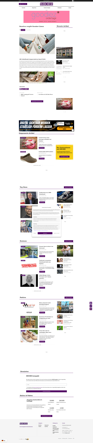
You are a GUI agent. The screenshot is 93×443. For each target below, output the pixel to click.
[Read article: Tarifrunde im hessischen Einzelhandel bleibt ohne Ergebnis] (29, 265)
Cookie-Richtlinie (42, 235)
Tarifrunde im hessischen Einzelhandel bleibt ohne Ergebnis (45, 262)
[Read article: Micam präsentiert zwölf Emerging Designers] (29, 308)
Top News (23, 192)
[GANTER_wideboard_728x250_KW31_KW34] (37, 77)
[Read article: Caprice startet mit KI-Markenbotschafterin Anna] (65, 251)
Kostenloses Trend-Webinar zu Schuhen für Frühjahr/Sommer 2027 (68, 321)
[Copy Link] (28, 89)
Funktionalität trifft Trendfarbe (46, 151)
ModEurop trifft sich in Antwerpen (63, 310)
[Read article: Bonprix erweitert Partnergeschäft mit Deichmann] (29, 226)
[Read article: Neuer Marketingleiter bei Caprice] (29, 212)
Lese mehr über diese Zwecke (44, 230)
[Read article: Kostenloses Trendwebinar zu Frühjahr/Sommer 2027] (29, 322)
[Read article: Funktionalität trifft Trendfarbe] (28, 157)
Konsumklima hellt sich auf (67, 71)
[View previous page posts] (63, 77)
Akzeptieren (45, 233)
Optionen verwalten (56, 233)
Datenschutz (70, 438)
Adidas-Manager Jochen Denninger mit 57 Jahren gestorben (45, 277)
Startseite (23, 7)
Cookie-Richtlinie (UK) (56, 432)
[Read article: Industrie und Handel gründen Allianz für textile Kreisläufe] (65, 197)
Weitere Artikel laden (37, 165)
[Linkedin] (22, 89)
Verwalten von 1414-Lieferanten (37, 230)
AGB (73, 438)
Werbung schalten (56, 428)
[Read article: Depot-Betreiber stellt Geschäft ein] (64, 53)
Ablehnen (35, 233)
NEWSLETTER (23, 3)
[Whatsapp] (24, 89)
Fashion (23, 330)
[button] (59, 207)
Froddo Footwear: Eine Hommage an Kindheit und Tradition (45, 139)
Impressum (51, 235)
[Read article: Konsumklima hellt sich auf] (59, 73)
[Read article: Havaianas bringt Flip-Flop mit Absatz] (60, 316)
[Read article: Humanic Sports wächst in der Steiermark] (29, 252)
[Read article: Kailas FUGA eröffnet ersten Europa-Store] (60, 272)
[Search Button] (26, 1)
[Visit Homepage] (46, 3)
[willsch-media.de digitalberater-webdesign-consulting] (46, 125)
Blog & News (34, 7)
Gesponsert (23, 137)
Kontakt (70, 7)
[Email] (26, 89)
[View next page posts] (65, 77)
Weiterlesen (42, 147)
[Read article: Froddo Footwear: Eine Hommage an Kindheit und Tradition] (64, 104)
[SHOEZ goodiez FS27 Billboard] (46, 16)
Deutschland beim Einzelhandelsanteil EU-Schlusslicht (67, 259)
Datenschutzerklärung (47, 235)
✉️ (91, 303)
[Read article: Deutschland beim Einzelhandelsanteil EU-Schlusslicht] (60, 260)
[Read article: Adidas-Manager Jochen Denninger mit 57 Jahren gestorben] (29, 280)
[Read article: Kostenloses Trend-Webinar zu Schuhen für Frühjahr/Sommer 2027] (60, 322)
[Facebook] (20, 89)
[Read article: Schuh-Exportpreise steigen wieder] (59, 68)
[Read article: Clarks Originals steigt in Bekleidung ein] (60, 266)
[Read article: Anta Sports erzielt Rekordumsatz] (59, 62)
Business (23, 246)
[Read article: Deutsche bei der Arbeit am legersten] (60, 328)
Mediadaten (60, 7)
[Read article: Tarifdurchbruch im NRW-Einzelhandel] (29, 198)
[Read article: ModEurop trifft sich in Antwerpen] (65, 307)
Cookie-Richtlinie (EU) (56, 430)
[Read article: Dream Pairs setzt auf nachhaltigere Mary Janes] (29, 336)
